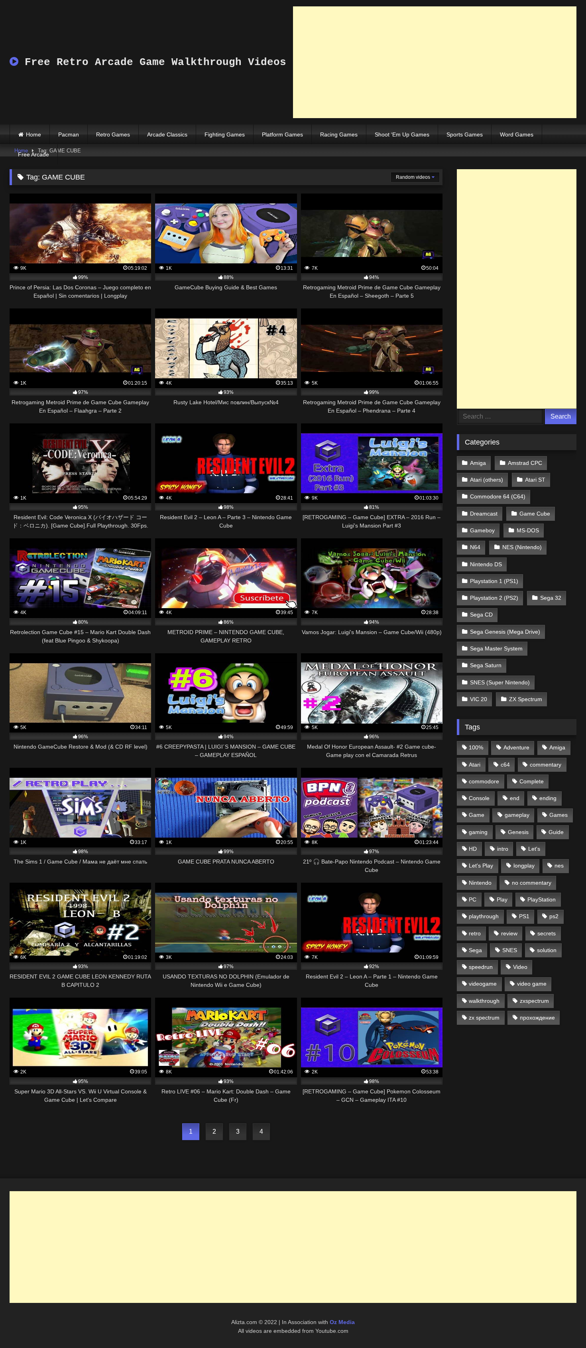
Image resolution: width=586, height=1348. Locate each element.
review (509, 933)
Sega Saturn (485, 665)
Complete (531, 781)
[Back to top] (561, 1324)
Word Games (516, 134)
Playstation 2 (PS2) (494, 598)
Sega (475, 950)
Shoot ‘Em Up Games (402, 134)
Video (520, 967)
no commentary (531, 883)
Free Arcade (33, 154)
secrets (546, 933)
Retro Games (113, 134)
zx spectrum (484, 1017)
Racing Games (339, 134)
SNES (509, 950)
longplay (524, 865)
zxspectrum (534, 1001)
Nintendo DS (486, 564)
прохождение (537, 1017)
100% (476, 747)
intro (502, 849)
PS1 (524, 916)
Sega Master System (496, 648)
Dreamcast (484, 513)
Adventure (516, 747)
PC (472, 899)
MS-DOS (528, 530)
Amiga (478, 463)
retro (475, 933)
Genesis (518, 832)
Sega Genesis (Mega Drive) (505, 632)
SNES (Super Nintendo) (500, 682)
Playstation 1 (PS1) (494, 581)
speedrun (481, 967)
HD (473, 849)
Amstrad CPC (525, 463)
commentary (545, 764)
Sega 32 (550, 598)
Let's (534, 849)
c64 (505, 764)
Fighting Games (225, 134)
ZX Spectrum (525, 699)
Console (479, 798)
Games (558, 815)
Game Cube (534, 513)
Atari (474, 764)
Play (502, 899)
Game (476, 815)
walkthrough (484, 1001)
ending (548, 798)
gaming (478, 832)
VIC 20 (478, 699)
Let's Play (481, 865)
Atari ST (535, 479)
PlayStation (541, 899)
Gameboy (482, 530)
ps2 (553, 916)
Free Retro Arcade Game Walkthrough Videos (152, 62)
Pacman (68, 134)
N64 (475, 547)
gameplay (517, 815)
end (514, 798)
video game (532, 983)
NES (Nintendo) (522, 547)
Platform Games (282, 134)
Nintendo (480, 883)
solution (547, 950)
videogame (483, 983)
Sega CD (481, 614)
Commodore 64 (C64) (497, 496)
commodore (484, 781)
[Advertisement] (434, 62)
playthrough (484, 916)
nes (559, 865)
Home (33, 134)
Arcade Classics (167, 134)
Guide (556, 832)
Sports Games (464, 134)
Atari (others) (486, 479)
